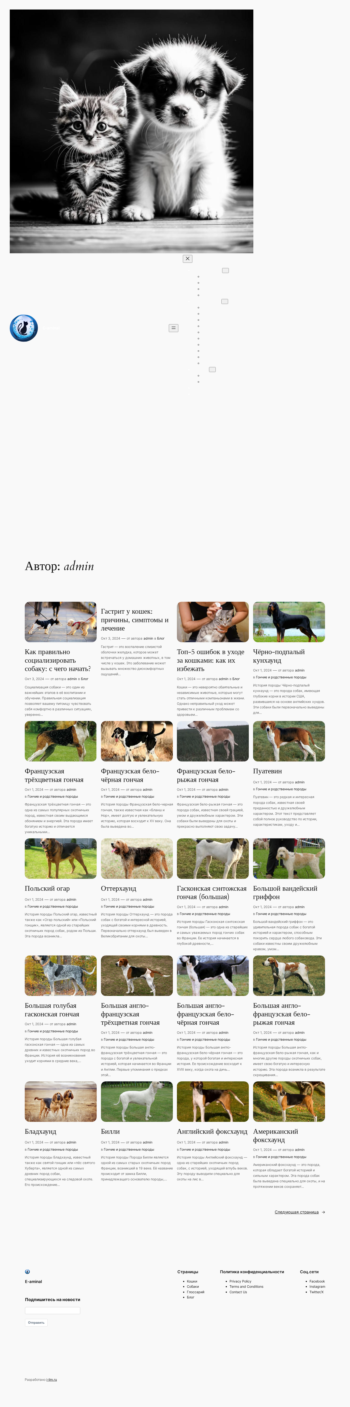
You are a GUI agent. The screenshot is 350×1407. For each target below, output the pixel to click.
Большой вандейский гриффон (285, 893)
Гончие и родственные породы (281, 677)
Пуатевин (267, 771)
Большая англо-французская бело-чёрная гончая (205, 1014)
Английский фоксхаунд (212, 1132)
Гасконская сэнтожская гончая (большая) (212, 893)
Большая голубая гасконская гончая (52, 1010)
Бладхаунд (40, 1132)
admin (72, 679)
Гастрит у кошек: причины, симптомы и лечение (135, 620)
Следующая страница (300, 1212)
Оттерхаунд (118, 889)
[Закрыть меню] (187, 259)
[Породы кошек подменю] (225, 270)
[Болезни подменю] (212, 369)
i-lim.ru (51, 1379)
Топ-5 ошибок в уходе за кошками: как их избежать (210, 660)
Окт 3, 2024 (34, 679)
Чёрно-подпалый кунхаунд (279, 656)
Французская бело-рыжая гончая (206, 775)
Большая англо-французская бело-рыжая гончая (281, 1014)
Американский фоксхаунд (275, 1136)
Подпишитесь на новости (52, 1299)
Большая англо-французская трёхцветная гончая (130, 1014)
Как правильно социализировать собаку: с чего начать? (58, 660)
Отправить (36, 1322)
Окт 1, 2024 (186, 679)
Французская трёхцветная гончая (54, 775)
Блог (84, 679)
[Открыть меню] (173, 328)
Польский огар (47, 889)
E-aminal (51, 328)
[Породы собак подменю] (224, 301)
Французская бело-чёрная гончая (130, 775)
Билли (110, 1132)
